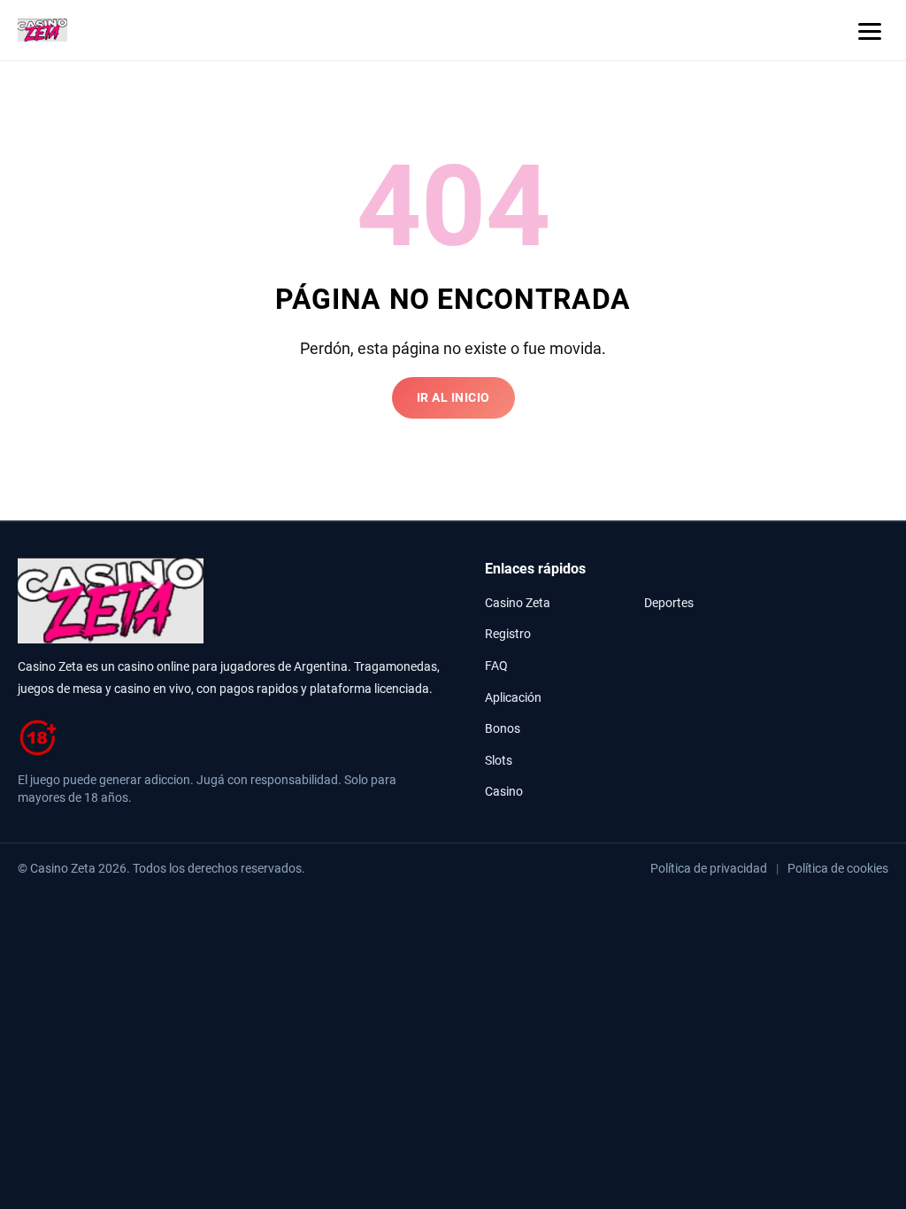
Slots (498, 760)
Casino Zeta (517, 603)
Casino (504, 791)
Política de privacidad (708, 868)
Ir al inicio (453, 397)
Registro (508, 634)
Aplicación (513, 697)
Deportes (669, 603)
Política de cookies (837, 868)
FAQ (496, 666)
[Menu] (869, 30)
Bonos (502, 728)
